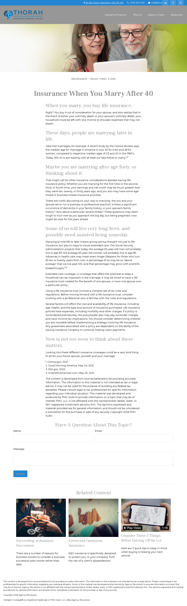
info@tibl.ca (156, 3)
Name (17, 430)
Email (98, 430)
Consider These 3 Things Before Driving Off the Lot (141, 538)
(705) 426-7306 (137, 3)
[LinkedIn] (165, 2)
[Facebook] (173, 2)
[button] (115, 14)
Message (18, 449)
